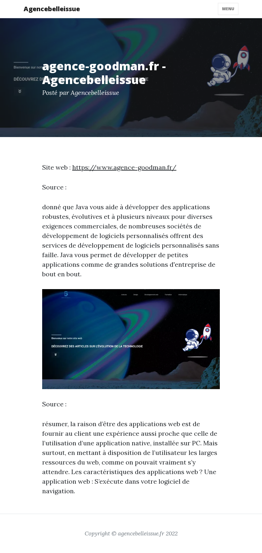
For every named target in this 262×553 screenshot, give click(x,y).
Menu (228, 9)
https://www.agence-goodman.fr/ (124, 167)
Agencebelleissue (52, 8)
